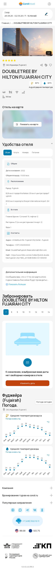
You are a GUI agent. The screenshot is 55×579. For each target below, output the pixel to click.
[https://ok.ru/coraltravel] (42, 510)
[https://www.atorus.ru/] (12, 558)
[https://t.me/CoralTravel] (27, 510)
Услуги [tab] (16, 152)
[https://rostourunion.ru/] (42, 558)
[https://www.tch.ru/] (42, 548)
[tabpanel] (27, 210)
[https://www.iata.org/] (12, 548)
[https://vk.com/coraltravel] (35, 510)
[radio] (3, 60)
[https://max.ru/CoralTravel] (20, 510)
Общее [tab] (7, 152)
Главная (5, 23)
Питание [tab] (35, 152)
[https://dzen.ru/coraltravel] (13, 510)
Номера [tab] (25, 152)
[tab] (27, 144)
